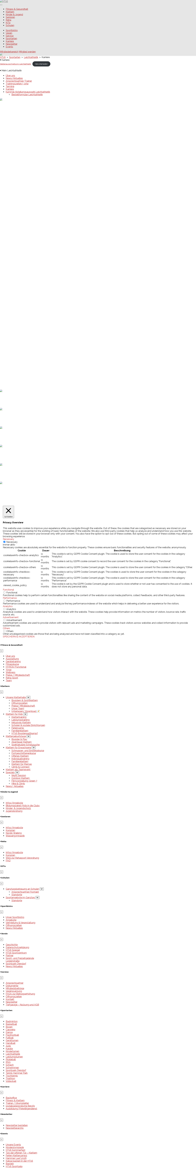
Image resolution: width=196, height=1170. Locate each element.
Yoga (8, 669)
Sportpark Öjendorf (16, 963)
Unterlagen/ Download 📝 (25, 711)
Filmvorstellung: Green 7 (24, 780)
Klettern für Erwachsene (18, 747)
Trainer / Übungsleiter (17, 1103)
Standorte (16, 894)
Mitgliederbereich (9, 51)
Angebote (11, 920)
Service (9, 35)
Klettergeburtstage (16, 736)
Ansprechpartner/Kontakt (25, 892)
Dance (9, 1032)
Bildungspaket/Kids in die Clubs (23, 805)
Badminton (12, 1021)
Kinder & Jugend (14, 14)
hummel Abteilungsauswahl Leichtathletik (28, 91)
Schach (10, 1065)
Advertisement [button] (11, 617)
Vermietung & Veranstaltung (20, 922)
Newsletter (11, 44)
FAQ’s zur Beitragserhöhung (20, 993)
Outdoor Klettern (20, 778)
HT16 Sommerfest (15, 328)
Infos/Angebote (14, 802)
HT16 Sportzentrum (16, 952)
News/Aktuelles (14, 78)
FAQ (8, 860)
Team (9, 680)
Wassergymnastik (15, 835)
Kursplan (10, 830)
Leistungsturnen (14, 1056)
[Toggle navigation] (1, 4)
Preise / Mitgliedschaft (18, 675)
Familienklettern (19, 730)
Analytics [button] (8, 606)
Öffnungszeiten (19, 703)
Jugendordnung (14, 811)
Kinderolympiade (15, 325)
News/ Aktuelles (15, 786)
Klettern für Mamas (21, 764)
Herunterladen (41, 64)
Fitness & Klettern (15, 1100)
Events (9, 46)
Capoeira (10, 1029)
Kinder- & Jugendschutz (18, 808)
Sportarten (11, 38)
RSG (8, 1062)
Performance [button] (10, 598)
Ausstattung (12, 658)
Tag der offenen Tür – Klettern (21, 330)
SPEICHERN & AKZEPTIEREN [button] (18, 636)
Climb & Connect (20, 766)
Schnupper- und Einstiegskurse (27, 750)
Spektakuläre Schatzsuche (25, 744)
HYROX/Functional (16, 667)
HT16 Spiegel (13, 950)
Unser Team (17, 708)
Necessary (12, 542)
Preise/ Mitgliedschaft (23, 705)
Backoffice (11, 1097)
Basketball (11, 1024)
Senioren (10, 17)
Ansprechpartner (14, 983)
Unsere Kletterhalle (16, 697)
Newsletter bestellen (17, 1125)
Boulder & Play (19, 739)
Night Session (18, 775)
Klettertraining (18, 717)
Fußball (9, 1037)
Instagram (11, 372)
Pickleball (11, 1059)
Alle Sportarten (14, 355)
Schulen (10, 25)
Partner (9, 955)
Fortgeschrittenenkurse (23, 753)
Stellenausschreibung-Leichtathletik (15, 64)
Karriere (10, 41)
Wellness (10, 672)
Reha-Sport (12, 677)
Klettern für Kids (14, 714)
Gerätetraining (13, 661)
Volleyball (11, 1081)
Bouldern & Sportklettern (24, 700)
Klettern (10, 11)
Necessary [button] (8, 539)
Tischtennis (12, 1075)
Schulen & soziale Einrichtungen (28, 725)
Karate (9, 1048)
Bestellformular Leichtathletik (27, 94)
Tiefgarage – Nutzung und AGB (22, 1004)
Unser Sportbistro (15, 917)
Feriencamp (17, 728)
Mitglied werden (27, 51)
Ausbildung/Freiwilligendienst (21, 1108)
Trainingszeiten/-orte (17, 83)
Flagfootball (12, 1035)
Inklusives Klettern (21, 722)
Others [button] (6, 628)
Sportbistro (12, 30)
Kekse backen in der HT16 (19, 338)
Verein (9, 33)
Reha (8, 20)
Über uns (10, 75)
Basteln (10, 341)
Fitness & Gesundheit (17, 9)
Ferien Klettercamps (16, 333)
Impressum (12, 383)
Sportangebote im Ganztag (20, 897)
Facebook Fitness (15, 369)
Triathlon (10, 1078)
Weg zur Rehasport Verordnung (22, 858)
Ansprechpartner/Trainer (19, 81)
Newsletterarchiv (15, 1128)
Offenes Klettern (20, 756)
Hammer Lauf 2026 (16, 336)
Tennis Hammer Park (17, 1073)
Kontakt (10, 999)
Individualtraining (20, 758)
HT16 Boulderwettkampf (24, 733)
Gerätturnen (12, 1040)
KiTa (8, 22)
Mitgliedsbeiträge (15, 988)
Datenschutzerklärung (17, 386)
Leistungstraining (20, 719)
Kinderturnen (12, 1051)
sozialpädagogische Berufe (20, 1106)
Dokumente (12, 985)
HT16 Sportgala (14, 344)
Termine (10, 86)
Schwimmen (12, 1067)
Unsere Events (13, 322)
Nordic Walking (14, 833)
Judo (8, 1045)
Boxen (9, 1026)
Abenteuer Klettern (21, 742)
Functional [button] (8, 589)
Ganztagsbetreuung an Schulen (22, 889)
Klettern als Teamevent (18, 769)
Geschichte (12, 944)
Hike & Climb (18, 783)
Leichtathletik (13, 1054)
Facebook (11, 366)
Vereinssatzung (14, 991)
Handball (10, 1043)
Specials (10, 772)
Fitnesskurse (12, 664)
